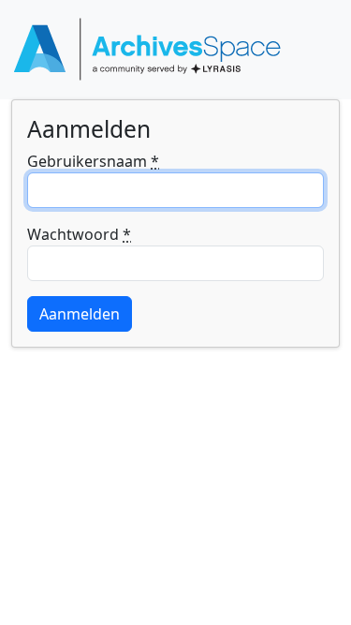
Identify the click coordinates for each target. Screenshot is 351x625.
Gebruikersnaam (93, 161)
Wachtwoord (79, 234)
